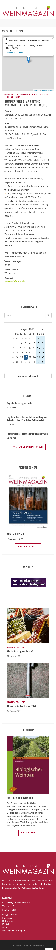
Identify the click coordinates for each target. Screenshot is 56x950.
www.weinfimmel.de (14, 281)
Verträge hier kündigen (13, 930)
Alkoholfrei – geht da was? (20, 651)
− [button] (6, 43)
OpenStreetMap (47, 90)
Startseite (7, 30)
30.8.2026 (11, 424)
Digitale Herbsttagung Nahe (19, 403)
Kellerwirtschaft (16, 647)
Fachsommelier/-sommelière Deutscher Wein (27, 434)
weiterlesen (28, 833)
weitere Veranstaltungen (28, 447)
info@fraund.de (9, 914)
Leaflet (36, 90)
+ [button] (6, 39)
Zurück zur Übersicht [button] (28, 376)
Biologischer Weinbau (20, 798)
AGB (4, 927)
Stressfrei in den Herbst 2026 (22, 706)
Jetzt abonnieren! (28, 546)
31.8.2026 (11, 438)
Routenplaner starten (14, 52)
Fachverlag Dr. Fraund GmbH (31, 945)
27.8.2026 (11, 407)
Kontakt (6, 924)
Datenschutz (8, 921)
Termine (19, 30)
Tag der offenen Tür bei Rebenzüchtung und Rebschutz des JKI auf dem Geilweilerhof (27, 418)
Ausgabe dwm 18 (16, 534)
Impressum (7, 918)
